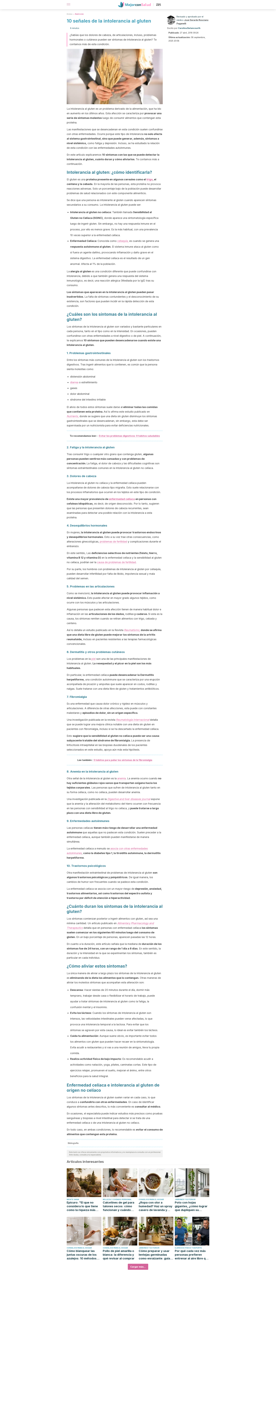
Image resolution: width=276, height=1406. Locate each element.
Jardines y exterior (185, 1199)
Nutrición (79, 14)
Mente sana (73, 1199)
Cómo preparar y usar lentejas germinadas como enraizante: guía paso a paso (154, 1254)
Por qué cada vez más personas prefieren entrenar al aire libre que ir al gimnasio (192, 1254)
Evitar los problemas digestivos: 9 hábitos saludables (129, 435)
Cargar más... (138, 1266)
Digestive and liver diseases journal (128, 799)
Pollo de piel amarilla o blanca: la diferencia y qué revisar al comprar (118, 1254)
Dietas (69, 14)
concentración (76, 463)
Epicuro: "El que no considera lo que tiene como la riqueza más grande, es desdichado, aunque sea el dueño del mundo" (84, 1206)
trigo (149, 179)
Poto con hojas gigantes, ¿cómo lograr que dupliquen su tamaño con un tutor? (191, 1206)
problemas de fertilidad (113, 541)
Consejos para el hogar (151, 1199)
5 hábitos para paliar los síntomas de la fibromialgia (123, 760)
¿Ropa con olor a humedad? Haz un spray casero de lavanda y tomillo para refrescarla (155, 1206)
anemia (121, 778)
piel (93, 658)
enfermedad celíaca (122, 499)
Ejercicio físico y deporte (188, 1248)
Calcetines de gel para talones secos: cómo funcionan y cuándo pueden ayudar (118, 1206)
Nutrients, (73, 416)
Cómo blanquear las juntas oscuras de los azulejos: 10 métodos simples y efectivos (82, 1254)
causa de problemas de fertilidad (116, 562)
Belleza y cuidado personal (117, 1199)
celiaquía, (123, 240)
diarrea (74, 382)
